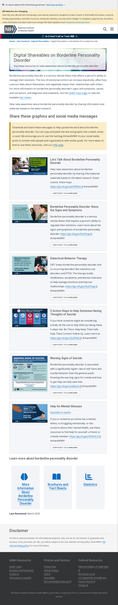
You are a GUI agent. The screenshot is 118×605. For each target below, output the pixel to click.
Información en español (20, 577)
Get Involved (23, 41)
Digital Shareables (40, 41)
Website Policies (51, 570)
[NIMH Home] (19, 29)
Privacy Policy (50, 566)
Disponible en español (60, 412)
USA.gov (82, 585)
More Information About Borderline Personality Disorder (25, 494)
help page (58, 145)
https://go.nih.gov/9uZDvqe (75, 233)
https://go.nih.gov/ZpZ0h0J (65, 338)
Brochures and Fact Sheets (58, 486)
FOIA (46, 574)
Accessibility (49, 577)
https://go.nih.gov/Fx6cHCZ (84, 436)
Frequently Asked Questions (78, 22)
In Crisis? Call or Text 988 (59, 36)
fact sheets (25, 97)
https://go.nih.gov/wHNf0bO (65, 186)
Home (12, 41)
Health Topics (15, 566)
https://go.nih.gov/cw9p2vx (65, 386)
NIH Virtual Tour (85, 574)
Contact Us (14, 574)
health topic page (78, 93)
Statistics (90, 484)
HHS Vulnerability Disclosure (57, 581)
